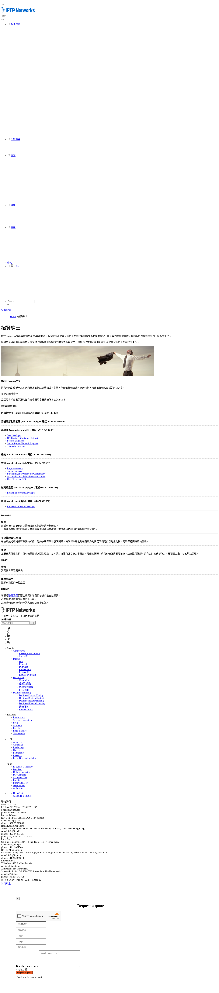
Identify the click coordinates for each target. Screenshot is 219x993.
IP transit (23, 664)
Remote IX (24, 672)
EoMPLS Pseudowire (29, 653)
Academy (17, 725)
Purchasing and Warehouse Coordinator (26, 473)
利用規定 (6, 883)
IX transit (23, 667)
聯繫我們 (13, 595)
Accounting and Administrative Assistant (26, 476)
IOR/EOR (24, 690)
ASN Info (17, 788)
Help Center (19, 793)
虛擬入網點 (25, 683)
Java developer (14, 435)
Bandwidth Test (20, 782)
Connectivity (19, 650)
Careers (16, 750)
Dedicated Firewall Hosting (32, 703)
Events (16, 728)
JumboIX (23, 656)
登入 (9, 262)
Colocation (24, 680)
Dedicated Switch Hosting (31, 698)
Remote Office (26, 709)
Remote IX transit (27, 675)
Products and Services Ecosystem (22, 718)
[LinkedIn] (8, 636)
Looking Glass (20, 780)
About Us (17, 742)
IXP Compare (19, 774)
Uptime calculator (21, 772)
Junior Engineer (14, 471)
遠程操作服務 (26, 687)
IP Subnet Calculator (22, 766)
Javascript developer (16, 446)
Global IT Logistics (22, 796)
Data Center (18, 677)
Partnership (18, 752)
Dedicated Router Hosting (31, 700)
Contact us (18, 744)
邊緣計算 (24, 707)
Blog (15, 722)
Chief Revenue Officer (18, 479)
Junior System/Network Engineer (22, 443)
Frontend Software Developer (21, 492)
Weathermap (19, 785)
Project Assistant (15, 468)
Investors (17, 755)
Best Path (17, 769)
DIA (21, 661)
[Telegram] (8, 639)
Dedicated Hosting (22, 692)
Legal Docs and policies (24, 758)
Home (13, 316)
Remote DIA (25, 669)
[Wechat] (8, 643)
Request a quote (24, 973)
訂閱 (32, 623)
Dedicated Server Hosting (31, 695)
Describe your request (27, 966)
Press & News (20, 730)
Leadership (18, 747)
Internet (16, 658)
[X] (8, 633)
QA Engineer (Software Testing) (22, 438)
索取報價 (6, 310)
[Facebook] (9, 630)
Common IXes (20, 777)
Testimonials (19, 733)
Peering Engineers (15, 440)
